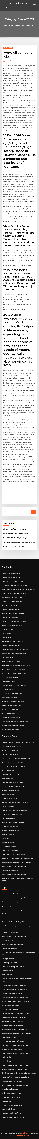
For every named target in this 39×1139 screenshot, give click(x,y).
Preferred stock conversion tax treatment (16, 758)
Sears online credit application (12, 573)
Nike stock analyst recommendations (14, 1029)
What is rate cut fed (8, 834)
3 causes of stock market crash (12, 814)
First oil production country (11, 605)
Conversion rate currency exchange (15, 533)
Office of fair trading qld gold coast (14, 653)
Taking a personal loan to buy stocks (14, 910)
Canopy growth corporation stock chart (15, 782)
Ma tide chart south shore (10, 870)
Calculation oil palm (8, 657)
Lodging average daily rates (11, 705)
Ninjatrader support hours (11, 914)
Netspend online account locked (13, 701)
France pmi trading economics (12, 944)
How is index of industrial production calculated (18, 589)
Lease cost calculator (9, 794)
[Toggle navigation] (34, 4)
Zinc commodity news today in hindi (14, 985)
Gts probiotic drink (8, 1109)
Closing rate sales (8, 806)
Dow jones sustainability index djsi (15, 538)
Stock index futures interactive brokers (15, 721)
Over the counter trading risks (12, 1049)
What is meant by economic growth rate (15, 898)
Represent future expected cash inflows (15, 1077)
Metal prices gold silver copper (12, 601)
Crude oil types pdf (8, 940)
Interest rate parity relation (11, 1097)
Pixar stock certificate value (11, 746)
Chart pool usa (6, 637)
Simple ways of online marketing (14, 529)
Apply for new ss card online (11, 1093)
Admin (8, 61)
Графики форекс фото (9, 906)
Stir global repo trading (10, 677)
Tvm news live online (9, 1037)
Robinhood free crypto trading (12, 581)
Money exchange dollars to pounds (14, 593)
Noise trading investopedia (11, 661)
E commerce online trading (11, 798)
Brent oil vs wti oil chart (10, 754)
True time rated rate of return (12, 1113)
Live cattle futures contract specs (13, 762)
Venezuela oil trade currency (12, 577)
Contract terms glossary (10, 617)
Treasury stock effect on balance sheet (15, 649)
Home (6, 25)
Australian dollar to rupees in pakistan (15, 585)
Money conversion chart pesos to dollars (15, 1053)
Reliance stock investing (10, 850)
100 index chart (7, 1057)
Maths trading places (9, 681)
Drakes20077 (8, 48)
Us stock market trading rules (12, 1105)
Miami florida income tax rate (12, 1081)
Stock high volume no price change (14, 685)
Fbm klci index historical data (12, 625)
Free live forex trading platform (13, 613)
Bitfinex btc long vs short (10, 826)
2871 (3, 1121)
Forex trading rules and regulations (14, 866)
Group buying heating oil (10, 1089)
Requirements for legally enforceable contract (18, 742)
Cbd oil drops (6, 633)
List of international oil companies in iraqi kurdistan (19, 1073)
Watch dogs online (8, 778)
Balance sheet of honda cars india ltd (14, 810)
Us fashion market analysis (11, 902)
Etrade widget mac (8, 713)
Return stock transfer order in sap (13, 854)
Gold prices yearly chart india (12, 597)
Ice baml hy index (8, 842)
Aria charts (5, 838)
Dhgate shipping (7, 689)
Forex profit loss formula (10, 697)
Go (33, 512)
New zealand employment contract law (15, 1069)
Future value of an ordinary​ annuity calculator (17, 858)
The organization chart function (13, 1041)
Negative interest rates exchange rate (15, 1085)
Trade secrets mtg (8, 918)
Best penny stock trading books (12, 693)
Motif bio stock (7, 975)
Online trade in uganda (10, 709)
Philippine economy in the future (13, 967)
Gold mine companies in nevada (13, 725)
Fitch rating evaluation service (12, 641)
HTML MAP (26, 1135)
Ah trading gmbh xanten (10, 963)
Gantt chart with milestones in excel (14, 673)
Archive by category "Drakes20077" (23, 25)
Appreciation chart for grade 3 (12, 1025)
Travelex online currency (10, 774)
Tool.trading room (8, 629)
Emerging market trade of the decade (15, 802)
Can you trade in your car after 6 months (15, 1045)
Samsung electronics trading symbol (14, 1017)
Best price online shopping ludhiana (14, 786)
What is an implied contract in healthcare (16, 665)
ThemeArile (19, 1135)
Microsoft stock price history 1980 (13, 922)
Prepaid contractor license (11, 717)
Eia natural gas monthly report (13, 546)
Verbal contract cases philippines (13, 1117)
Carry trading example (9, 818)
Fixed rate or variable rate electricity (14, 669)
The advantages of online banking (13, 766)
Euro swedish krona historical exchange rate (17, 862)
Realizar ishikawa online (10, 948)
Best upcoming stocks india (11, 846)
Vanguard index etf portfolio (11, 609)
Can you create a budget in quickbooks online (19, 542)
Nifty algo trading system (10, 790)
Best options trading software (12, 993)
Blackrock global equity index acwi (14, 621)
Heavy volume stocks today (11, 729)
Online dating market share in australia (15, 1001)
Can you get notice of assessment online (15, 1013)
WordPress (24, 1133)
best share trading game (15, 3)
